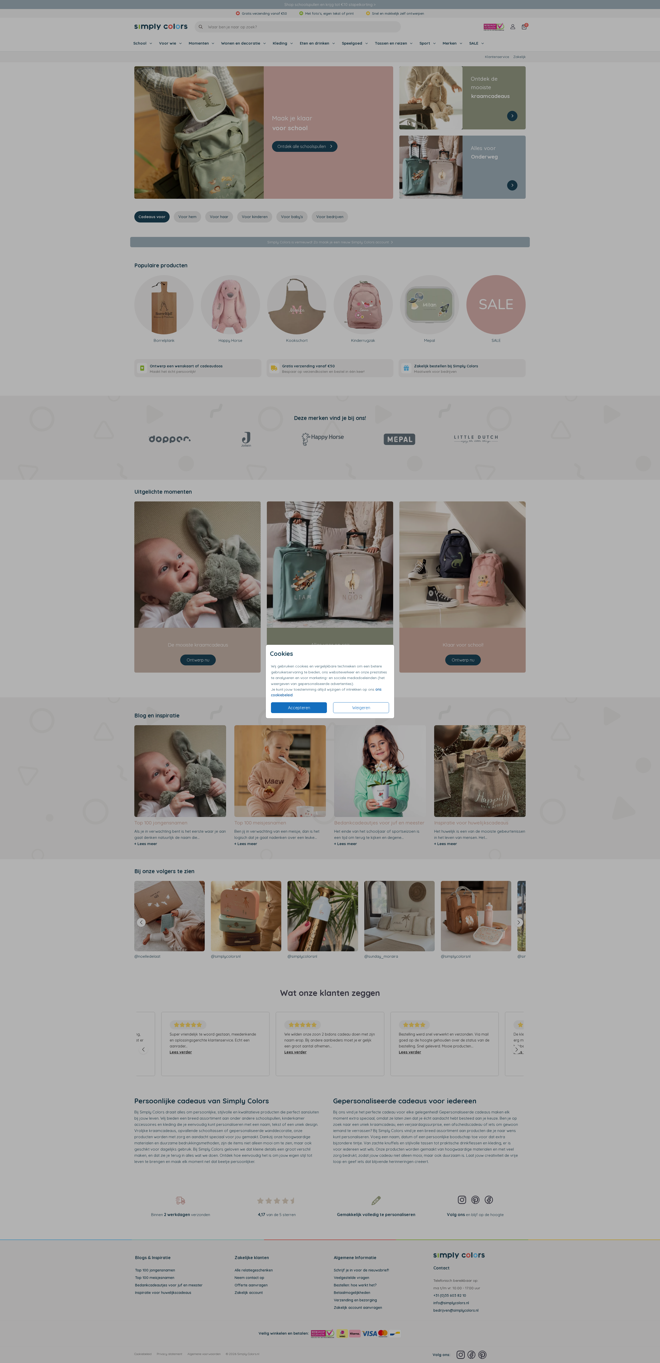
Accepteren (299, 707)
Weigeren (361, 707)
